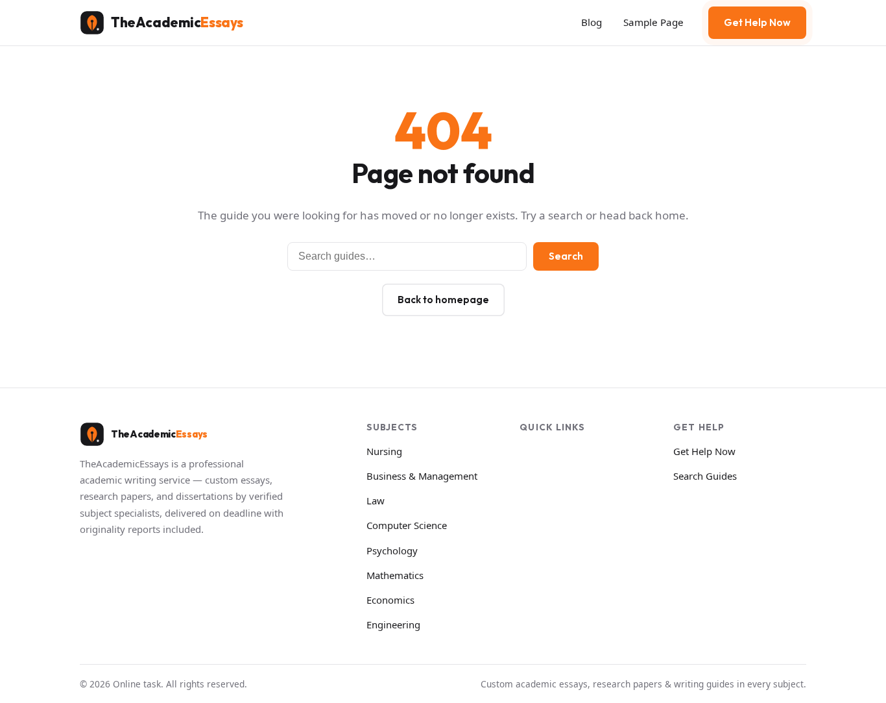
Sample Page (653, 22)
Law (375, 500)
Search (566, 256)
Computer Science (406, 525)
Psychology (392, 550)
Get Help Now (757, 22)
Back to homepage (443, 299)
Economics (390, 599)
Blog (591, 22)
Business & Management (421, 475)
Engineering (393, 624)
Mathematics (395, 575)
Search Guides (705, 475)
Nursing (384, 451)
